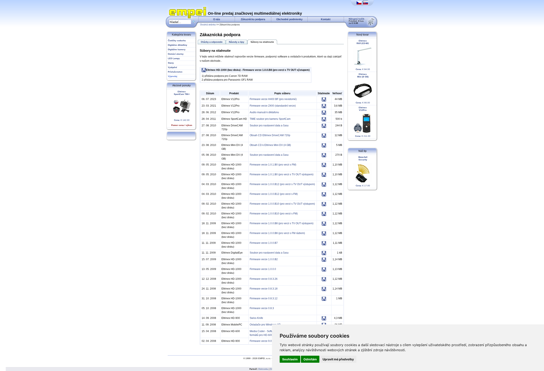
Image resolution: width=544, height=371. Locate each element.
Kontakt (325, 19)
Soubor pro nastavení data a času (269, 125)
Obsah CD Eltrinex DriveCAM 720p (270, 135)
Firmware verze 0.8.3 (262, 308)
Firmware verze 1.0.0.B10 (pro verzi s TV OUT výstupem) (282, 203)
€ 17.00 (363, 171)
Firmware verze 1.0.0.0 (263, 269)
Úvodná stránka (208, 24)
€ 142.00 (181, 108)
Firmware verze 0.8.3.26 (264, 278)
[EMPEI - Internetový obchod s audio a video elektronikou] (186, 7)
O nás (216, 19)
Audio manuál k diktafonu (264, 112)
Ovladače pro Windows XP (265, 324)
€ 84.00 (363, 55)
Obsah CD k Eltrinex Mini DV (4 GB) (270, 145)
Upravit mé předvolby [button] (338, 359)
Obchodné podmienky (289, 19)
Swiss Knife (256, 318)
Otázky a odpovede (211, 42)
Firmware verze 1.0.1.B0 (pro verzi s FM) (273, 164)
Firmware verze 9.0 (261, 341)
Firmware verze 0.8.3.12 (264, 298)
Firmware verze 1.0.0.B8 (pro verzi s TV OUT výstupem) (281, 223)
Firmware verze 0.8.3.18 (264, 288)
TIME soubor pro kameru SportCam (270, 118)
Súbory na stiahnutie (262, 42)
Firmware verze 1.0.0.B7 (264, 242)
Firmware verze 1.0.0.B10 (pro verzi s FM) (274, 213)
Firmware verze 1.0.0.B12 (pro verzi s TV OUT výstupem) (282, 184)
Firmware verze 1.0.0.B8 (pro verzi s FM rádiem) (277, 233)
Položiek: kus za (357, 21)
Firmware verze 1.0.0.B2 (264, 259)
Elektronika (263, 369)
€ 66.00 (363, 88)
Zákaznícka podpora (253, 19)
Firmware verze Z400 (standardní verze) (273, 105)
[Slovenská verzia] (365, 3)
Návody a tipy (236, 42)
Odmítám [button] (310, 359)
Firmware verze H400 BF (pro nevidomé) (273, 99)
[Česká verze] (359, 3)
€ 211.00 (362, 121)
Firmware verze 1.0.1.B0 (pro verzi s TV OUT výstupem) (281, 174)
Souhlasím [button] (290, 359)
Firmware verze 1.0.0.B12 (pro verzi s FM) (274, 194)
